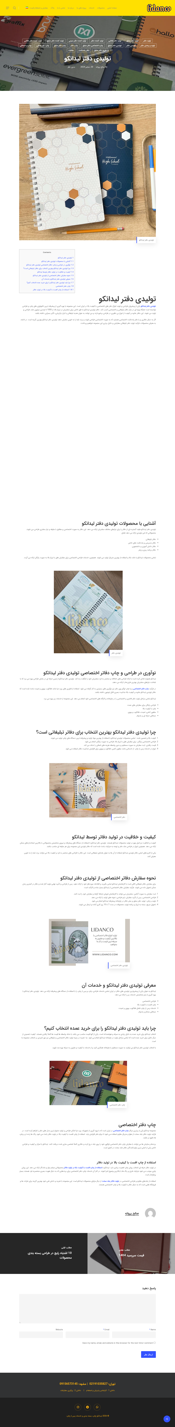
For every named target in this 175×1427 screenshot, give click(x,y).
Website (59, 1329)
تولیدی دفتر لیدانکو (65, 257)
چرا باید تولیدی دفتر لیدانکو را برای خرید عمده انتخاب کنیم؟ (50, 282)
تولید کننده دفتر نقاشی (33, 40)
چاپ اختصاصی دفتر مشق (93, 45)
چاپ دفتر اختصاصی (64, 286)
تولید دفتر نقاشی (115, 40)
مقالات (71, 50)
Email (106, 1329)
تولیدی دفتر (131, 45)
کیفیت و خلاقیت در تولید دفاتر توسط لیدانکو (55, 272)
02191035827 (98, 1384)
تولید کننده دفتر (97, 40)
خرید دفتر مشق (100, 50)
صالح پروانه (100, 67)
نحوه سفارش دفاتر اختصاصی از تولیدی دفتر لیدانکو (53, 275)
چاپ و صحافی (25, 45)
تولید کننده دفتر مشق (55, 40)
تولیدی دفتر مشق (115, 45)
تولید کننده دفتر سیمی (77, 40)
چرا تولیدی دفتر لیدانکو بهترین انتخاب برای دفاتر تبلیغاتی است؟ (48, 268)
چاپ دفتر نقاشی (42, 45)
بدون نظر (71, 67)
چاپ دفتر (74, 45)
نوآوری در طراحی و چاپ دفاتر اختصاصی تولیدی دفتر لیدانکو (49, 264)
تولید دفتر (147, 40)
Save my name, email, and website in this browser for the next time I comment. (117, 1343)
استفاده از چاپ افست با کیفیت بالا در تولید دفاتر (53, 289)
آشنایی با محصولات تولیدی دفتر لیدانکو (57, 261)
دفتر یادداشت (83, 50)
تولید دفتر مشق (132, 40)
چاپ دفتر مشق (60, 45)
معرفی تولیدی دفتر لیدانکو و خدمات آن (57, 279)
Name (152, 1329)
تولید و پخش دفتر (148, 45)
